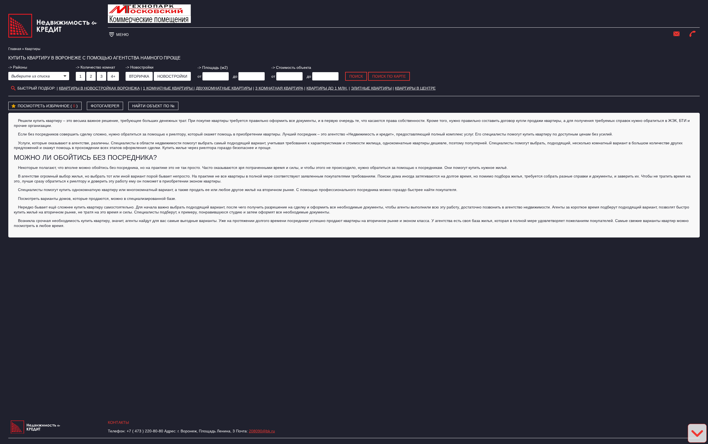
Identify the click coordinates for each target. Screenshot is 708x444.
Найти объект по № (153, 106)
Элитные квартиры (371, 88)
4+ (113, 76)
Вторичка (139, 76)
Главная (14, 49)
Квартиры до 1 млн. (327, 88)
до (235, 76)
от (199, 76)
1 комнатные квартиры (168, 88)
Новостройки (172, 76)
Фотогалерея (105, 106)
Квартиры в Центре (415, 88)
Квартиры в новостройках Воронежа (99, 88)
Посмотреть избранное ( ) (48, 106)
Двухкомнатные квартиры (224, 88)
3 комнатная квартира (279, 88)
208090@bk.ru (262, 431)
